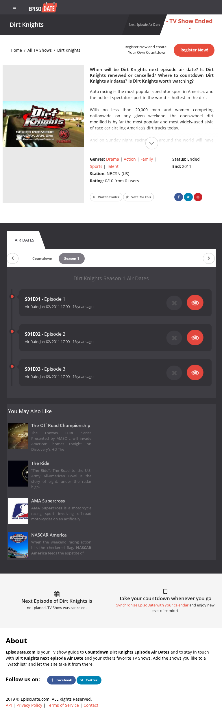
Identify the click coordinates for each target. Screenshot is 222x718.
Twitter (91, 680)
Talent (113, 166)
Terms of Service (63, 705)
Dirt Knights (68, 50)
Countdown (42, 258)
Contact (91, 705)
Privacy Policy (29, 705)
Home (16, 50)
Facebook (64, 680)
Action (130, 159)
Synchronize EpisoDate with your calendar (152, 605)
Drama (112, 159)
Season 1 (71, 258)
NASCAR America (49, 535)
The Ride (40, 463)
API (9, 705)
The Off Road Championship (60, 425)
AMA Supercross (48, 501)
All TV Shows (39, 50)
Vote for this (140, 197)
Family (146, 159)
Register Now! (194, 50)
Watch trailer (108, 197)
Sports (96, 166)
